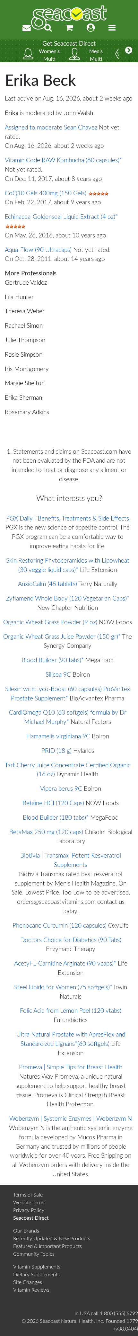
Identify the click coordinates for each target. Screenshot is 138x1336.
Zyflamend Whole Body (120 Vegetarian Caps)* (67, 599)
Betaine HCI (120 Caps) (53, 803)
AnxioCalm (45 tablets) (47, 584)
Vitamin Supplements (36, 1266)
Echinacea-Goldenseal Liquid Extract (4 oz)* (61, 217)
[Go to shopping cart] (69, 28)
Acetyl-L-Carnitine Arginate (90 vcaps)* (65, 964)
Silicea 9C (58, 675)
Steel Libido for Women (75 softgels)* (63, 987)
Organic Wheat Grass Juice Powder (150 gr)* (62, 637)
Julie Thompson (25, 340)
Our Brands (26, 1231)
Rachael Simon (24, 326)
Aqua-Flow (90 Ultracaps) (38, 250)
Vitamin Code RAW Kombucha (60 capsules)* (63, 160)
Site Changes (27, 1282)
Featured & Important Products (47, 1246)
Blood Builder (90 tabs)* (53, 660)
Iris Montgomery (27, 369)
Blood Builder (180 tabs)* (56, 818)
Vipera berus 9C (61, 789)
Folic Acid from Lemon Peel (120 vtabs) (70, 1011)
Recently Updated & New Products (51, 1238)
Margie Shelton (25, 383)
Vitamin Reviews (31, 1290)
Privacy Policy (28, 1210)
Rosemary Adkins (27, 412)
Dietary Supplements (36, 1274)
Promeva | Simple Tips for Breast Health (70, 1067)
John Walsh (78, 113)
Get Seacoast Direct (69, 44)
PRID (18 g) (56, 751)
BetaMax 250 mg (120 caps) (46, 832)
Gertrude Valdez (26, 283)
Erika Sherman (23, 398)
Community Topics (34, 1254)
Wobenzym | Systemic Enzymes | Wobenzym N (70, 1119)
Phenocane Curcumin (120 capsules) (60, 926)
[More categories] (128, 51)
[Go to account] (91, 28)
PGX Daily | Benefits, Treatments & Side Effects (67, 519)
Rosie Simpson (23, 355)
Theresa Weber (25, 311)
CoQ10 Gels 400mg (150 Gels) (45, 194)
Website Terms (29, 1202)
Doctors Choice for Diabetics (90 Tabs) (70, 940)
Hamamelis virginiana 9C (58, 737)
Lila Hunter (19, 297)
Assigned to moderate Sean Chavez (51, 128)
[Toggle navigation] (112, 28)
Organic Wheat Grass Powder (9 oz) (50, 622)
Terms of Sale (28, 1195)
